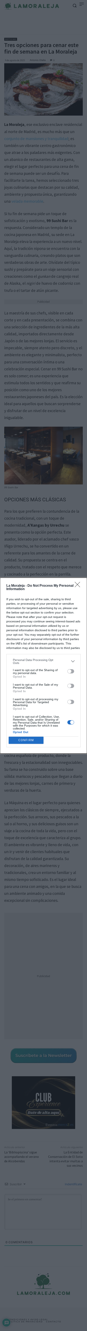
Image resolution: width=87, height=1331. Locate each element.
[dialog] (43, 666)
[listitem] (43, 661)
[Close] (79, 586)
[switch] (70, 671)
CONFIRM (26, 740)
